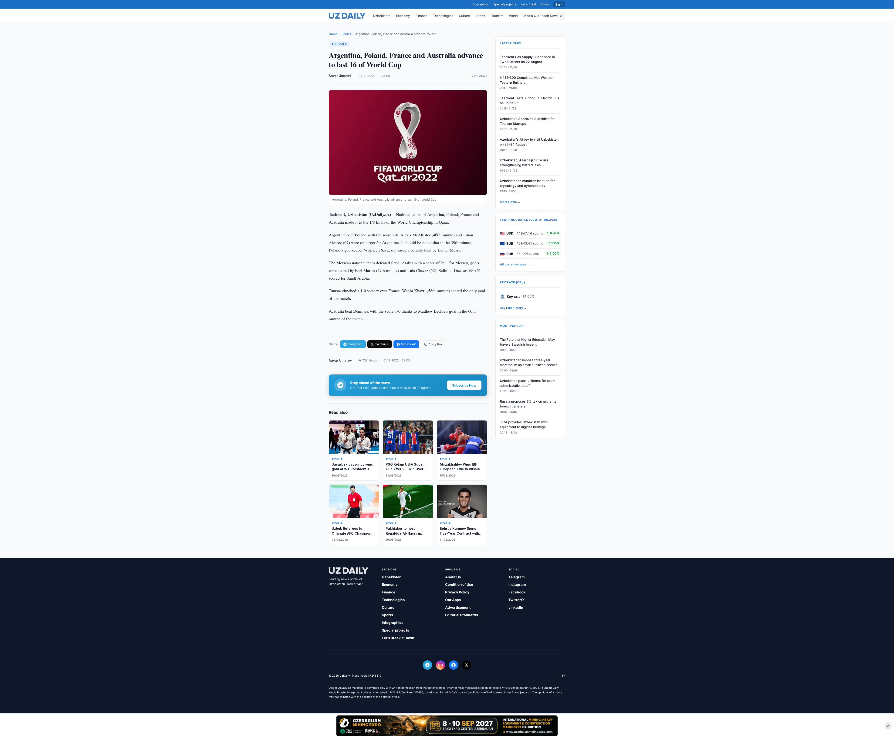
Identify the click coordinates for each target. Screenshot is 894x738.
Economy (403, 16)
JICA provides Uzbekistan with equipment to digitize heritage (524, 424)
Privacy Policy (457, 592)
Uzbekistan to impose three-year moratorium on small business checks (529, 362)
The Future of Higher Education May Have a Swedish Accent (527, 342)
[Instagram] (440, 665)
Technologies (443, 16)
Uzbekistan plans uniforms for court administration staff (527, 383)
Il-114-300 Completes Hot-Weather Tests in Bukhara (527, 80)
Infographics (480, 4)
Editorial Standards (461, 615)
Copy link (435, 344)
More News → (510, 202)
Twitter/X (382, 344)
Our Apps (453, 600)
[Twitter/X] (466, 665)
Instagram (517, 584)
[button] (561, 16)
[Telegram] (427, 665)
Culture (464, 16)
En (557, 4)
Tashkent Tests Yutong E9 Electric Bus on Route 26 (529, 100)
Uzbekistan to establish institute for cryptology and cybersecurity (527, 183)
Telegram (355, 344)
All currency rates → (515, 264)
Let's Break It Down (535, 4)
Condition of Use (459, 584)
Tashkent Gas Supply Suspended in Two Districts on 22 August (527, 59)
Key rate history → (513, 308)
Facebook (408, 344)
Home (333, 34)
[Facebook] (453, 665)
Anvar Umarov (340, 76)
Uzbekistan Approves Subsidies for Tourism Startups (527, 121)
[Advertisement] (447, 725)
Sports (480, 16)
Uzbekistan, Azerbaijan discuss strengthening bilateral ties (524, 162)
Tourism (497, 16)
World (513, 16)
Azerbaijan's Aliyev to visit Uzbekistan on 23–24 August (529, 141)
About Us (453, 577)
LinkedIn (515, 607)
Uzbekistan (381, 16)
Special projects (504, 4)
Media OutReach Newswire (544, 16)
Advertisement (458, 607)
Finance (421, 16)
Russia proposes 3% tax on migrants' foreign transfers (528, 403)
